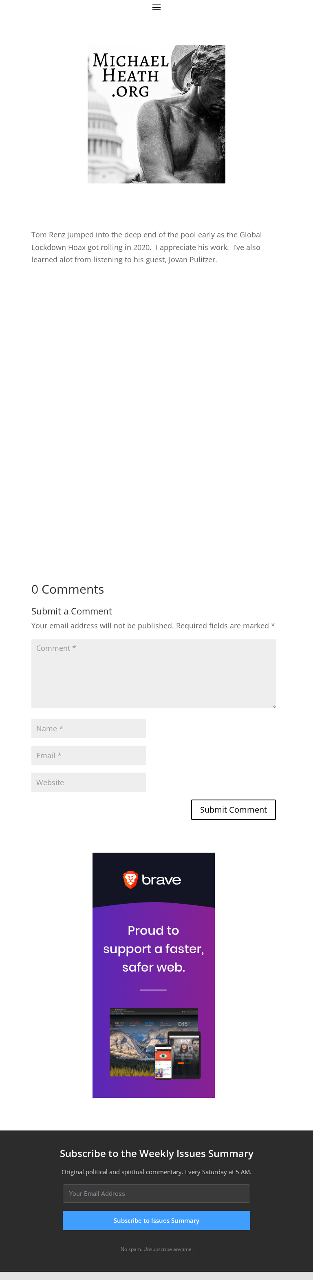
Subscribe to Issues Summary (156, 1220)
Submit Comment (233, 809)
